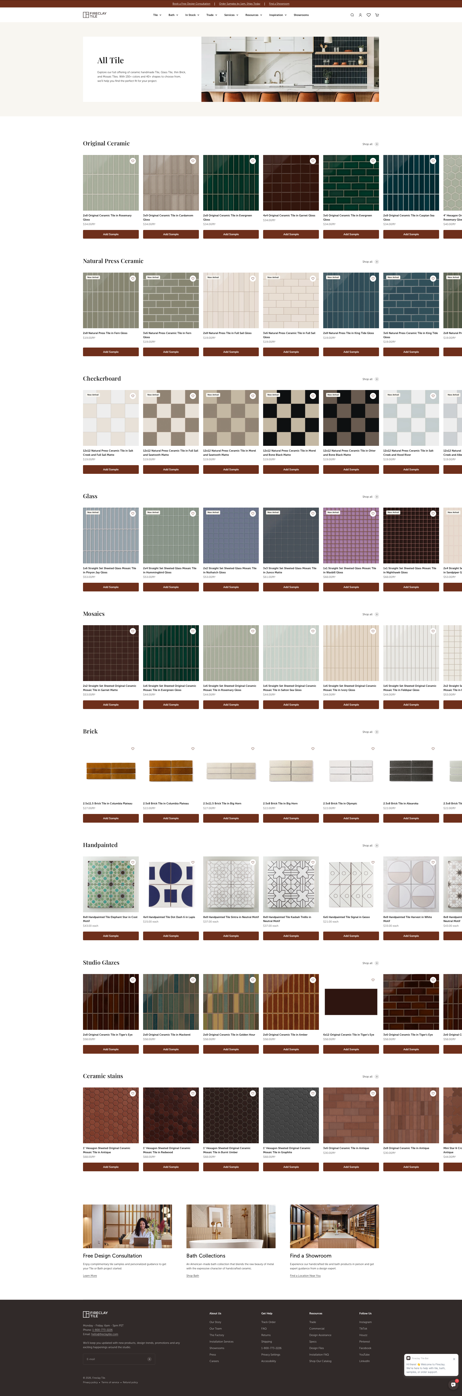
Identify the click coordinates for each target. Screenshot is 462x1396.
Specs (313, 1341)
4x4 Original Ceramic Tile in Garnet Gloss (289, 215)
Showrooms (301, 15)
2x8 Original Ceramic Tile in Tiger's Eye (107, 1034)
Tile (155, 15)
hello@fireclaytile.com (104, 1334)
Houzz (363, 1335)
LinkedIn (364, 1361)
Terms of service (110, 1382)
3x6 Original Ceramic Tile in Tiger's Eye (408, 1034)
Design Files (316, 1348)
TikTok (363, 1328)
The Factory (217, 1335)
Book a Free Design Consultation (191, 3)
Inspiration (276, 15)
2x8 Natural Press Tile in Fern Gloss (105, 333)
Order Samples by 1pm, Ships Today (239, 3)
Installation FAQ (319, 1354)
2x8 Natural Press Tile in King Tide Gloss (348, 333)
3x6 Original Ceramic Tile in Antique (346, 1148)
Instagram (365, 1322)
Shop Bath (192, 1275)
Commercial (316, 1328)
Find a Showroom (279, 3)
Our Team (216, 1328)
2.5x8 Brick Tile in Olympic (340, 803)
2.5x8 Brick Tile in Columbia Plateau (166, 803)
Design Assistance (320, 1335)
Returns (266, 1335)
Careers (214, 1361)
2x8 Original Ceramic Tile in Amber (285, 1034)
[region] (231, 3)
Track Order (268, 1322)
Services (229, 15)
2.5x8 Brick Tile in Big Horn (280, 803)
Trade (209, 15)
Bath (172, 15)
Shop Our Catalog (320, 1361)
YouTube (364, 1354)
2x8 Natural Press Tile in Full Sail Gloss (227, 333)
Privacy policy (90, 1382)
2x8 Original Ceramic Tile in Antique (406, 1148)
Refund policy (130, 1382)
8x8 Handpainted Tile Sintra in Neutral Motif (231, 917)
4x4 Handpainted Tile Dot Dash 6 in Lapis (169, 917)
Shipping (266, 1341)
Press (213, 1354)
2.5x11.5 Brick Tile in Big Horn (222, 803)
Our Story (215, 1322)
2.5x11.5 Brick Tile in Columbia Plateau (107, 803)
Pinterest (364, 1341)
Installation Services (222, 1341)
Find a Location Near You (305, 1275)
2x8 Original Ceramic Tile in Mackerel (166, 1034)
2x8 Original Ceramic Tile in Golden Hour (229, 1034)
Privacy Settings (270, 1354)
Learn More (90, 1275)
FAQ (264, 1328)
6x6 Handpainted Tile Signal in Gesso (346, 917)
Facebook (365, 1348)
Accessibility (268, 1361)
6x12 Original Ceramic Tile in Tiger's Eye (348, 1034)
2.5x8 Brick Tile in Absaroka (400, 803)
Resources (251, 15)
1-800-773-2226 (102, 1330)
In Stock (190, 15)
